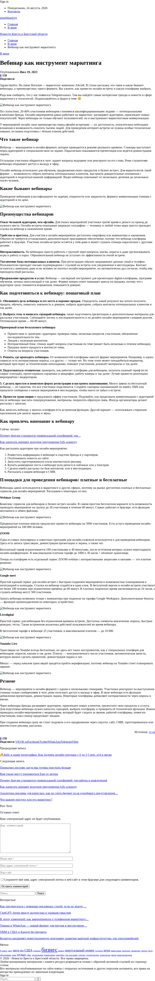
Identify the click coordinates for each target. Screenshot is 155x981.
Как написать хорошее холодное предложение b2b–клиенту (38, 442)
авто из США (23, 950)
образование (5, 955)
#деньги (3, 951)
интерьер (126, 951)
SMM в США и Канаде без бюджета (23, 932)
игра (107, 950)
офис (29, 955)
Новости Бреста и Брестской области (24, 34)
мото (150, 951)
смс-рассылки (71, 955)
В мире (12, 27)
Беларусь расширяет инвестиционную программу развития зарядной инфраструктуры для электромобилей (69, 938)
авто (10, 951)
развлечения (49, 955)
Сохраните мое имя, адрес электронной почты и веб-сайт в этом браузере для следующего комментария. (71, 879)
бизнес (49, 950)
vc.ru (152, 732)
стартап (81, 955)
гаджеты (99, 951)
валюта (61, 951)
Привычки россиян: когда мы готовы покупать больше (35, 767)
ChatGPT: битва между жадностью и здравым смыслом (35, 912)
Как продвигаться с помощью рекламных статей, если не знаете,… (43, 906)
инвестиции (116, 951)
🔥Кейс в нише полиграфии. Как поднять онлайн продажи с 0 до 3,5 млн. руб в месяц (56, 754)
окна (14, 955)
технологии (105, 955)
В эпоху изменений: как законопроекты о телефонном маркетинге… (44, 919)
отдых (21, 955)
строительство (92, 955)
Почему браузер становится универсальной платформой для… (40, 435)
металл (144, 951)
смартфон (60, 955)
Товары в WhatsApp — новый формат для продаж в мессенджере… (43, 925)
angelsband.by (8, 17)
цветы (113, 955)
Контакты (14, 11)
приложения (37, 955)
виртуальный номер (79, 950)
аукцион (37, 951)
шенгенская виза (124, 955)
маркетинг (136, 951)
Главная (13, 24)
